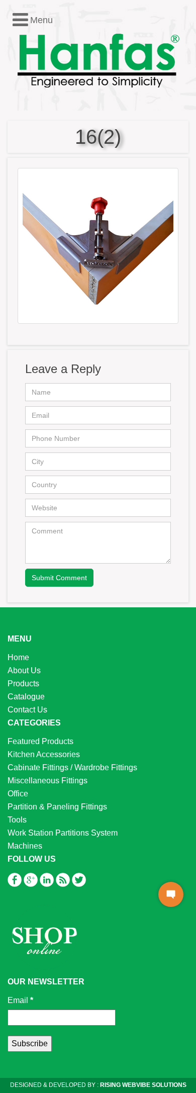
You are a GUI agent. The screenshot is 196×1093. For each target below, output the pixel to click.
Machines (25, 846)
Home (18, 657)
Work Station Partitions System (63, 833)
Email (20, 1000)
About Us (24, 670)
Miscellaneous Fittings (47, 780)
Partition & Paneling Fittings (57, 806)
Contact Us (27, 709)
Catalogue (26, 696)
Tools (17, 819)
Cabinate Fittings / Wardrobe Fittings (72, 767)
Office (18, 793)
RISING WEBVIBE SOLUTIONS (142, 1084)
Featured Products (40, 741)
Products (23, 683)
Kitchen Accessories (44, 754)
